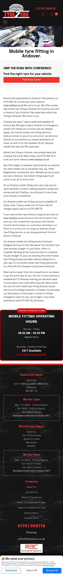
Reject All (32, 571)
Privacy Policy (31, 513)
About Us (31, 487)
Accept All (52, 571)
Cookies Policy (31, 518)
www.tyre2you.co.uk (13, 106)
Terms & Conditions (31, 497)
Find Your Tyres (31, 80)
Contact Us (31, 492)
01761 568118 (45, 8)
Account (43, 14)
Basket (56, 14)
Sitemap (31, 532)
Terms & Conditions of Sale (31, 503)
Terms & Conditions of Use (31, 508)
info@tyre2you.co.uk (31, 539)
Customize (11, 571)
